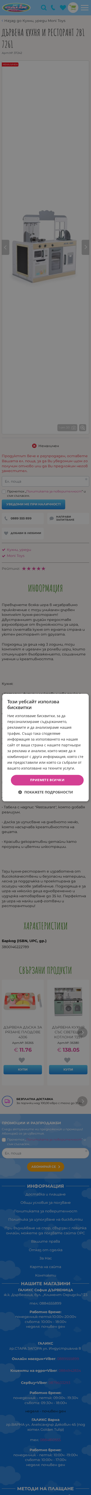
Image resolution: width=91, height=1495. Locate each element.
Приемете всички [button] (47, 780)
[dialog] (45, 747)
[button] (45, 792)
